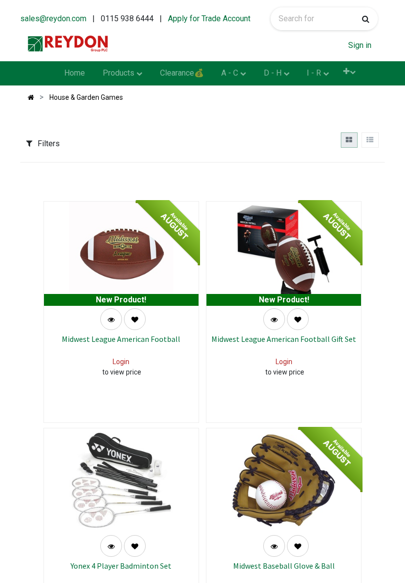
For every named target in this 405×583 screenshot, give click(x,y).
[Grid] (349, 140)
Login (121, 362)
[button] (349, 71)
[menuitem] (75, 73)
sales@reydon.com (53, 18)
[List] (370, 140)
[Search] (365, 18)
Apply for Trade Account (209, 18)
